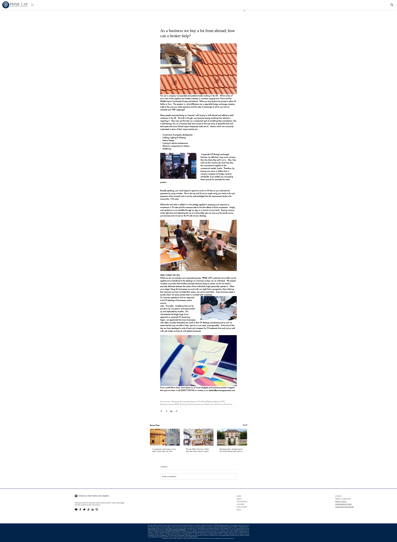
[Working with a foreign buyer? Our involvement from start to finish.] (232, 437)
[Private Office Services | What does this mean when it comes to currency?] (199, 437)
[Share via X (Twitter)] (166, 411)
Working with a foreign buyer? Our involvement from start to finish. (231, 450)
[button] (32, 4)
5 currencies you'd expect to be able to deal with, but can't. (164, 450)
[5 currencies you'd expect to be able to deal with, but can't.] (165, 437)
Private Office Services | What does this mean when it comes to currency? (198, 450)
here (233, 534)
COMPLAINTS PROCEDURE (344, 507)
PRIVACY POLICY (341, 502)
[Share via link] (176, 411)
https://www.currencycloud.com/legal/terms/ (175, 529)
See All (245, 425)
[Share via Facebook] (161, 411)
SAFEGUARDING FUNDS (343, 504)
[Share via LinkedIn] (171, 411)
